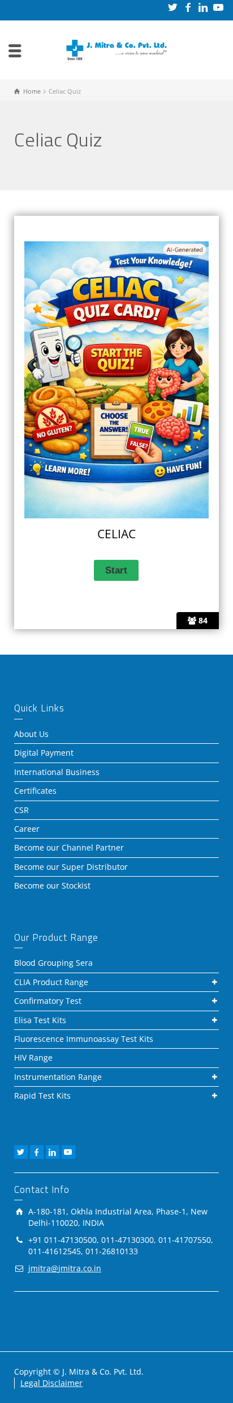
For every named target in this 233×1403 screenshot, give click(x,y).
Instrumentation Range (58, 1076)
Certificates (35, 790)
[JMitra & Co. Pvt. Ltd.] (116, 49)
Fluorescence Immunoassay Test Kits (83, 1038)
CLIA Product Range (51, 982)
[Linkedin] (203, 7)
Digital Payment (44, 752)
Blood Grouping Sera (53, 962)
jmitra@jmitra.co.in (64, 1268)
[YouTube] (219, 7)
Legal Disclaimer (51, 1382)
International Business (57, 772)
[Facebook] (188, 7)
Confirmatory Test (47, 1000)
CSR (21, 810)
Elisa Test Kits (40, 1020)
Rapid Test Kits (42, 1095)
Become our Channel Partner (69, 847)
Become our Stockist (52, 885)
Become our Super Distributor (71, 866)
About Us (31, 733)
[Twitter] (173, 7)
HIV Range (33, 1057)
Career (27, 828)
